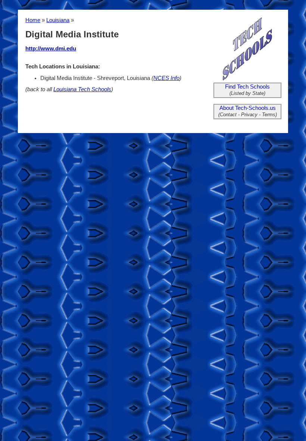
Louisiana (57, 20)
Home (32, 20)
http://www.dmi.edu (50, 49)
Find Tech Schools (247, 87)
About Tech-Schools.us (247, 108)
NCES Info (166, 78)
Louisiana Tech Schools (82, 89)
